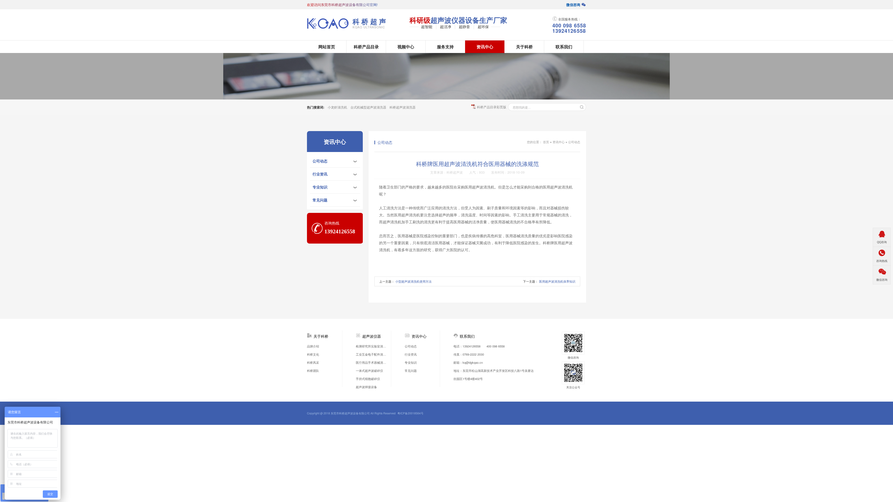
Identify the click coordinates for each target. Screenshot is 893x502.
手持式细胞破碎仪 (368, 378)
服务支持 (445, 47)
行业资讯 (320, 174)
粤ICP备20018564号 (410, 413)
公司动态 (320, 161)
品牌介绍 (313, 346)
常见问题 (320, 200)
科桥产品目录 (366, 47)
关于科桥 (524, 47)
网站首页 (326, 47)
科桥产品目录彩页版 (491, 107)
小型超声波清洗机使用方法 (413, 281)
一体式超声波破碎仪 (369, 370)
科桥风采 (313, 362)
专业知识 (320, 187)
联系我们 (564, 47)
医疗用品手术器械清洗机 (372, 362)
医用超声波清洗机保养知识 (557, 281)
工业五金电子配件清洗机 (372, 354)
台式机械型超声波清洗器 (368, 107)
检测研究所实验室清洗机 (372, 346)
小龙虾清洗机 (337, 107)
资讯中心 (484, 47)
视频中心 (405, 47)
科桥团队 (313, 370)
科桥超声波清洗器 (403, 107)
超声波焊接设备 (366, 387)
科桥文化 (313, 354)
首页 (546, 142)
